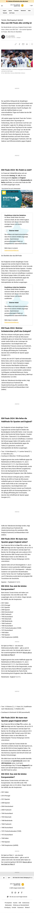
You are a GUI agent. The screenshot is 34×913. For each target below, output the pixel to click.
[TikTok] (18, 892)
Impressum (20, 907)
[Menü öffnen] (2, 5)
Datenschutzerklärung (11, 250)
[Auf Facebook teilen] (19, 44)
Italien (29, 10)
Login (31, 5)
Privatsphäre (8, 903)
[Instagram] (12, 892)
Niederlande (23, 10)
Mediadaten (8, 905)
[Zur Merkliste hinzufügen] (32, 44)
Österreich (5, 13)
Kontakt (14, 907)
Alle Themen (12, 13)
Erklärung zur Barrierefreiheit (21, 905)
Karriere (15, 903)
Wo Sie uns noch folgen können (18, 896)
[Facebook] (21, 892)
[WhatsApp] (15, 892)
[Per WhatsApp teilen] (26, 44)
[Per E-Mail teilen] (23, 44)
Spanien (10, 10)
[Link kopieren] (15, 44)
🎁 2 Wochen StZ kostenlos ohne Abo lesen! (17, 1)
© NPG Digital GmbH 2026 (17, 888)
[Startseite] (4, 878)
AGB (20, 903)
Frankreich (16, 10)
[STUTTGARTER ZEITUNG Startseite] (17, 5)
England (4, 10)
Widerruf (27, 907)
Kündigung (7, 907)
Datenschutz (25, 903)
